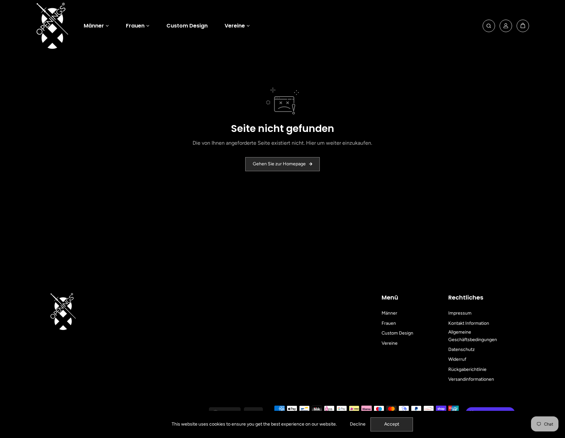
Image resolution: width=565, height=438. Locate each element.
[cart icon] (523, 26)
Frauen (135, 25)
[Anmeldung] (506, 26)
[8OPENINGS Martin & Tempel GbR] (52, 25)
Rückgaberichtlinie (467, 369)
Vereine (235, 25)
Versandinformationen (471, 379)
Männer (94, 25)
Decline (358, 424)
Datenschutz (461, 349)
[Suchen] (489, 26)
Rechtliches (465, 297)
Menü (390, 297)
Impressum (459, 313)
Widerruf (457, 359)
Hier (311, 143)
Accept (391, 424)
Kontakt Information (468, 323)
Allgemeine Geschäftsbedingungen (472, 335)
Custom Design (187, 25)
